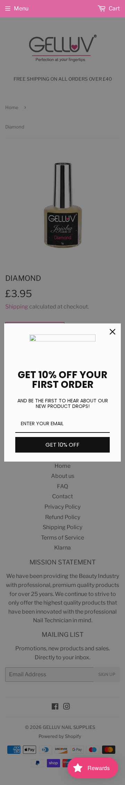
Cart (114, 8)
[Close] (112, 331)
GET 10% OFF (62, 445)
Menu (21, 8)
